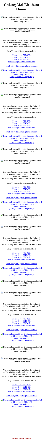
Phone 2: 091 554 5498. (21, 57)
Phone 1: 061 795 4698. (21, 55)
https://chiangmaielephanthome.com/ (21, 62)
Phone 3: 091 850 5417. (21, 59)
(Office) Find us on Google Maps (21, 77)
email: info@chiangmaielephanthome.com (21, 66)
